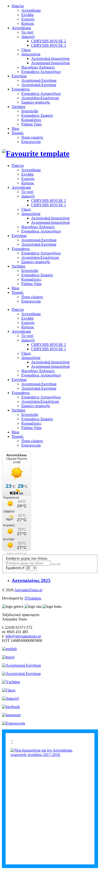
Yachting (18, 107)
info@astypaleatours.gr (23, 636)
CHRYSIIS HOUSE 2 (48, 41)
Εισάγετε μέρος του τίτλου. (27, 558)
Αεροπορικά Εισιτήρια (38, 80)
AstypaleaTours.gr (28, 590)
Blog (15, 128)
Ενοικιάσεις (21, 89)
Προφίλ (18, 133)
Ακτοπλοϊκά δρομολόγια (50, 58)
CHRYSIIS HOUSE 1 (48, 45)
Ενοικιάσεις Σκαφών (37, 115)
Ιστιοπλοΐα (29, 111)
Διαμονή (27, 37)
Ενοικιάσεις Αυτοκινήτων (41, 72)
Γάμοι (26, 50)
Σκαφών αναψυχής (35, 102)
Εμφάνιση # (15, 568)
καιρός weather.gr (16, 553)
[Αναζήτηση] (54, 564)
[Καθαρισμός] (58, 564)
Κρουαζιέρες (31, 120)
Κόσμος (27, 23)
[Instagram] (11, 715)
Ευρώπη (27, 19)
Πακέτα (18, 6)
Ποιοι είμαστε (32, 137)
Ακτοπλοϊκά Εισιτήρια (38, 85)
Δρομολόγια (30, 54)
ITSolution (33, 598)
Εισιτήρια (19, 76)
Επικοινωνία (31, 142)
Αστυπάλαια (31, 10)
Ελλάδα (27, 15)
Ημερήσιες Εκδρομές (38, 67)
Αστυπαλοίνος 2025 (31, 580)
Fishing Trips (31, 124)
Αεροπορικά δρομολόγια (50, 63)
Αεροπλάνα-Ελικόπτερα (40, 98)
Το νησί (27, 32)
